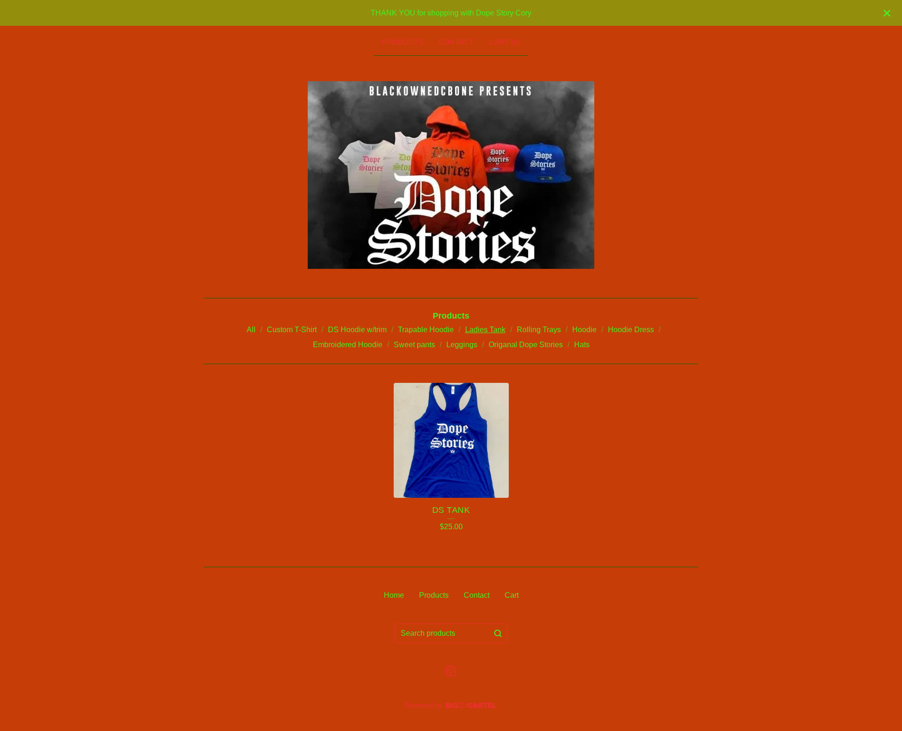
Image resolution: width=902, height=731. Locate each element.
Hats (582, 345)
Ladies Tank (485, 330)
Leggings (461, 345)
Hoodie (584, 330)
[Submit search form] (498, 633)
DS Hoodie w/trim (357, 330)
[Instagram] (451, 671)
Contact (456, 42)
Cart (512, 595)
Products (402, 42)
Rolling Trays (539, 330)
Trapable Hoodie (426, 330)
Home (394, 595)
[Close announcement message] (886, 13)
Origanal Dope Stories (526, 345)
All (251, 330)
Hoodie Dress (631, 330)
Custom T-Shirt (292, 330)
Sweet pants (414, 345)
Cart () (505, 42)
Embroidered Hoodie (347, 345)
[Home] (451, 175)
